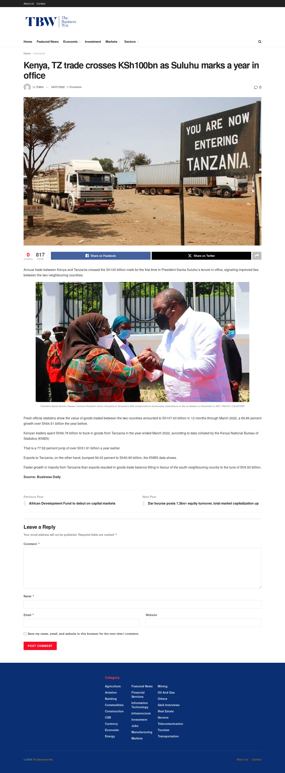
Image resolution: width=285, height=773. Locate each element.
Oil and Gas (166, 692)
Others (162, 699)
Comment (32, 544)
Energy (110, 736)
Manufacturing (141, 732)
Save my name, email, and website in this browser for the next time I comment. (83, 633)
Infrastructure (141, 713)
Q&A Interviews (169, 705)
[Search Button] (259, 41)
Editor (40, 87)
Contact (41, 3)
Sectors (130, 41)
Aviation (111, 692)
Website (151, 615)
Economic (70, 41)
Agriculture (113, 686)
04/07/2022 (58, 87)
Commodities (114, 705)
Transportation (168, 736)
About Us (29, 3)
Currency (111, 724)
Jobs (135, 726)
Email (29, 615)
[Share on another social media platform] (256, 256)
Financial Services (138, 694)
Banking (111, 699)
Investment (93, 41)
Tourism (163, 730)
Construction (114, 711)
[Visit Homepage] (51, 22)
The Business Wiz (43, 759)
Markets (111, 41)
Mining (163, 686)
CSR (108, 717)
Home (28, 41)
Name (29, 596)
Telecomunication (170, 724)
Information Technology (139, 705)
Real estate (166, 711)
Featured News (48, 41)
